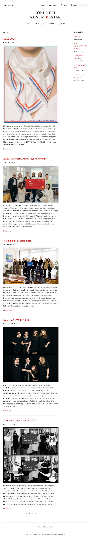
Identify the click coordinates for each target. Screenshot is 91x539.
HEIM (28, 24)
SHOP (62, 24)
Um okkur (39, 24)
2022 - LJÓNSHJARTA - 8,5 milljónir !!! (24, 158)
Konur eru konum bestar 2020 (19, 420)
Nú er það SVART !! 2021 (17, 320)
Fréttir (52, 24)
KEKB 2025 (9, 38)
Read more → (8, 149)
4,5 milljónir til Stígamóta (17, 240)
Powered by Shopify (59, 534)
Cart (65, 5)
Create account (53, 5)
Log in (42, 5)
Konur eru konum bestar (45, 534)
